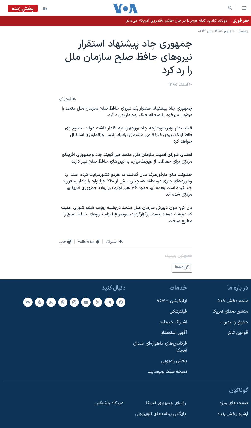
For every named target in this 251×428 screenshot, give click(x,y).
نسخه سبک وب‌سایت (167, 371)
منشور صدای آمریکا (230, 311)
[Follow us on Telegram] (109, 302)
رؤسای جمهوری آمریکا (166, 403)
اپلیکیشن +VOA (172, 300)
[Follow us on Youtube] (85, 302)
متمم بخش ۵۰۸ (232, 300)
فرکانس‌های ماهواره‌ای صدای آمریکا (160, 347)
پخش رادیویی (174, 361)
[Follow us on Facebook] (121, 302)
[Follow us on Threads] (62, 302)
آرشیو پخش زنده (232, 414)
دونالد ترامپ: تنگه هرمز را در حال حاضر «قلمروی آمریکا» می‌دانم (176, 21)
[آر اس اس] (51, 302)
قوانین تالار (238, 332)
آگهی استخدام (174, 332)
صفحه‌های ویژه (233, 403)
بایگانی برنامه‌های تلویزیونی (160, 414)
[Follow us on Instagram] (74, 302)
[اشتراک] (27, 302)
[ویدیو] (45, 8)
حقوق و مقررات (234, 322)
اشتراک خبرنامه (173, 322)
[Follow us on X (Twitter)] (97, 302)
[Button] (67, 99)
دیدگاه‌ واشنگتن (108, 403)
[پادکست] (39, 302)
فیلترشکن (178, 311)
